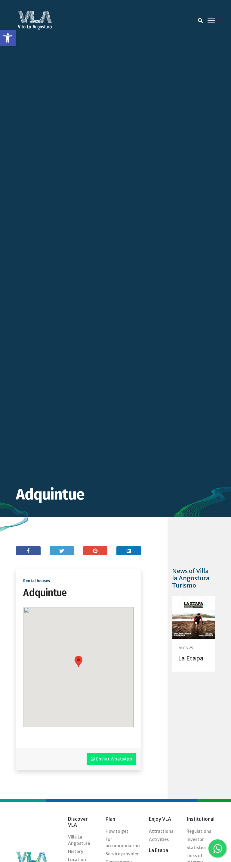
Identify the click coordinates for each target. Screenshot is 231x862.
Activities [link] (159, 839)
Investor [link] (195, 839)
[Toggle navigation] (211, 20)
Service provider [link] (122, 854)
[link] (8, 38)
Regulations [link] (198, 831)
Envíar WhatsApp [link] (113, 759)
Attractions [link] (161, 831)
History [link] (75, 851)
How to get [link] (117, 831)
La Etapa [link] (191, 658)
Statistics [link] (196, 847)
